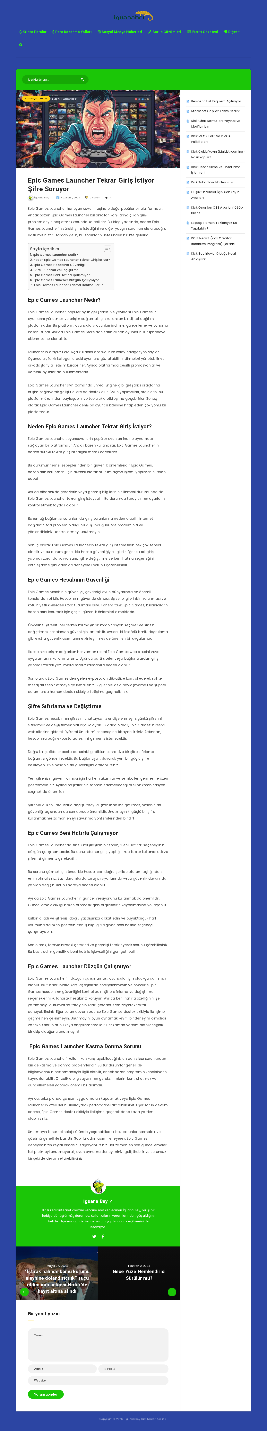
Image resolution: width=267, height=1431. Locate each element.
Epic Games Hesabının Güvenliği (59, 265)
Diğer (232, 32)
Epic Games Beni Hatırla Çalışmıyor (62, 275)
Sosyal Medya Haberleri (121, 32)
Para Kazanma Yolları (73, 32)
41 (110, 197)
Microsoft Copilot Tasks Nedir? (215, 111)
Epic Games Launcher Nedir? (55, 255)
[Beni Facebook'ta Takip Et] (103, 1237)
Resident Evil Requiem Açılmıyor (216, 101)
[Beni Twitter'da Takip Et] (94, 1237)
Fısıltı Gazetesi (204, 32)
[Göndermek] (83, 79)
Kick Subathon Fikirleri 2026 (212, 182)
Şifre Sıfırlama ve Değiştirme (56, 270)
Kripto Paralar (34, 32)
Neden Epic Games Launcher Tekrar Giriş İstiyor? (71, 260)
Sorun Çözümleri (166, 32)
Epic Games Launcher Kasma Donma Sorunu (69, 285)
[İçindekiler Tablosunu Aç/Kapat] (105, 248)
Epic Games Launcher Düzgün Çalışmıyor (66, 280)
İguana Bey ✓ (98, 1201)
